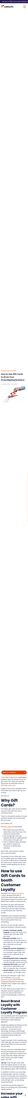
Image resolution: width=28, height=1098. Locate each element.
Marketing (13, 370)
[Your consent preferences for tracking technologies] (25, 1095)
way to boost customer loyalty (10, 979)
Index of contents (14, 772)
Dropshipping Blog (5, 370)
